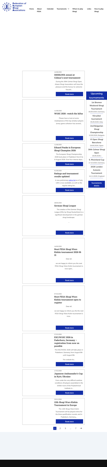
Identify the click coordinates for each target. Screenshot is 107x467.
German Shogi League (65, 205)
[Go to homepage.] (14, 7)
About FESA (39, 10)
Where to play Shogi (77, 10)
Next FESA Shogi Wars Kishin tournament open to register (67, 299)
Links (89, 9)
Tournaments (62, 9)
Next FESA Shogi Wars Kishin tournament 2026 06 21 (67, 252)
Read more (69, 94)
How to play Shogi (98, 10)
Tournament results (90, 447)
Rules (53, 452)
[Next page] (81, 428)
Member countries (53, 449)
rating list (72, 180)
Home (31, 9)
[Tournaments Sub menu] (68, 9)
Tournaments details (96, 184)
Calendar (50, 9)
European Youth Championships (90, 452)
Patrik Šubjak (60, 463)
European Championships (90, 449)
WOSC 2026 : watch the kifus (68, 113)
